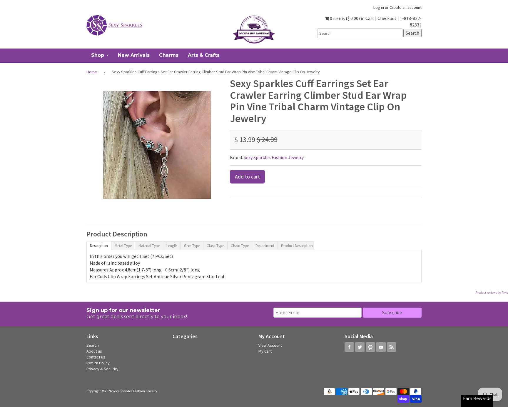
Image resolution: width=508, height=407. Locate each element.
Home (91, 71)
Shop (98, 55)
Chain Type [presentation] (240, 245)
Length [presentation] (171, 245)
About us (94, 351)
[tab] (98, 245)
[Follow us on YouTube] (381, 347)
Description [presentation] (99, 245)
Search (92, 345)
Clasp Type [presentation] (215, 245)
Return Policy (98, 363)
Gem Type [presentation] (192, 245)
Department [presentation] (264, 245)
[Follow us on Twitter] (360, 347)
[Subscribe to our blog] (391, 347)
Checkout (387, 18)
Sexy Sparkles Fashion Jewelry (274, 157)
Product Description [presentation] (297, 245)
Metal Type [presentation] (123, 245)
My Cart (265, 351)
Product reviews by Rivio (492, 293)
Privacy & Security (102, 368)
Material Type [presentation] (149, 245)
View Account (270, 345)
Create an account (406, 7)
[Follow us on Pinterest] (370, 347)
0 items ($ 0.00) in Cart (351, 18)
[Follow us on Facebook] (349, 347)
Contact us (95, 357)
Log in (378, 7)
